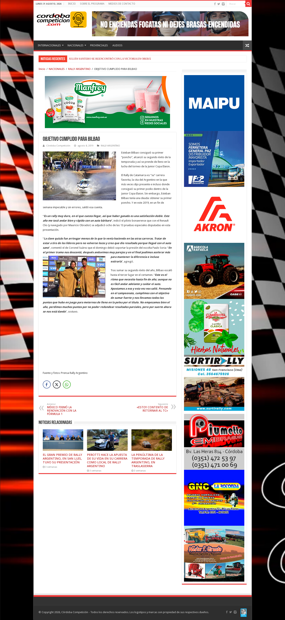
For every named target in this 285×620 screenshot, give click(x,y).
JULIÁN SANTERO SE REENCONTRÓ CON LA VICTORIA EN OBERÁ (110, 58)
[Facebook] (215, 3)
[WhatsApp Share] (67, 384)
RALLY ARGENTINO (79, 69)
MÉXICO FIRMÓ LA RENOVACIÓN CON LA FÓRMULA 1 (61, 409)
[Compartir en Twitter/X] (57, 384)
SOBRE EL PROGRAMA (92, 3)
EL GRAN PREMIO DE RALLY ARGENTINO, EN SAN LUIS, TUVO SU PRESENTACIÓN (62, 458)
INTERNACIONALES (49, 45)
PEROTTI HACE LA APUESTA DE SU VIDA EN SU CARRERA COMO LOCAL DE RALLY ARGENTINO (107, 460)
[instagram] (223, 3)
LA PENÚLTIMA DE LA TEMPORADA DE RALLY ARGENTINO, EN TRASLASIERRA (147, 460)
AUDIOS (117, 45)
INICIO (72, 3)
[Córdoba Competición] (53, 19)
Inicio (42, 69)
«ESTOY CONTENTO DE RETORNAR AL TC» (152, 407)
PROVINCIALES (99, 45)
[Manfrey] (107, 101)
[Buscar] (248, 4)
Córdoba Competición (58, 145)
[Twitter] (219, 3)
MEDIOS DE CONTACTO (121, 3)
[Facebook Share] (47, 384)
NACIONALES (75, 45)
